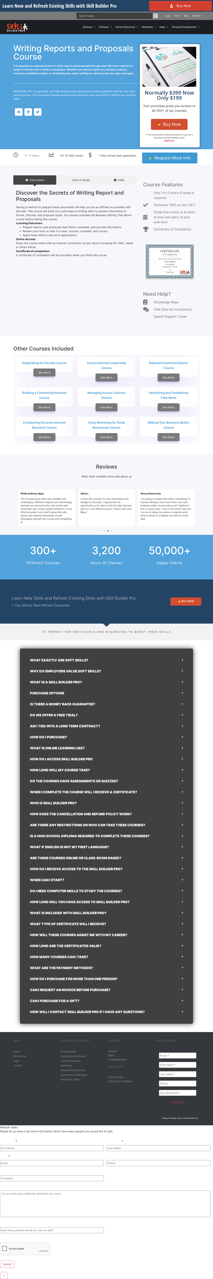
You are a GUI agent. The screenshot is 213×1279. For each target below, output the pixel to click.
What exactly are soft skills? (59, 660)
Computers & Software (73, 1056)
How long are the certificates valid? (65, 946)
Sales (162, 26)
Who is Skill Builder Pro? (53, 803)
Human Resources (125, 26)
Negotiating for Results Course (44, 363)
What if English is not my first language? (69, 847)
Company (6, 1171)
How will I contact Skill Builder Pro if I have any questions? (87, 1012)
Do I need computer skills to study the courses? (76, 891)
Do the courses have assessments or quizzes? (74, 781)
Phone (110, 1156)
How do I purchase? (48, 737)
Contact (17, 1065)
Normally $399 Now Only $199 (169, 95)
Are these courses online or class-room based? (75, 858)
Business (87, 26)
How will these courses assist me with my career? (78, 935)
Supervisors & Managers (74, 1074)
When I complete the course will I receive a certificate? (83, 792)
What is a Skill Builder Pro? (56, 682)
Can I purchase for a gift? (54, 1001)
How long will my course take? (60, 770)
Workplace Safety (70, 1079)
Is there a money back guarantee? (62, 704)
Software (104, 26)
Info (176, 15)
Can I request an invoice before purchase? (70, 990)
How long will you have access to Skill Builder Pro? (80, 902)
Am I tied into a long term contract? (65, 726)
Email (5, 1156)
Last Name (114, 1141)
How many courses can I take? (59, 957)
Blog (186, 15)
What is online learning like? (57, 748)
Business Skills (68, 1051)
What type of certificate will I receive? (68, 924)
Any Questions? (10, 1186)
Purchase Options (47, 693)
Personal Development (184, 26)
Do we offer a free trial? (54, 715)
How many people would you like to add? (26, 1223)
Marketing (147, 26)
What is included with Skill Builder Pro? (68, 913)
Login (167, 15)
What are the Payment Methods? (61, 968)
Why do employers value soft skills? (65, 671)
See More (44, 372)
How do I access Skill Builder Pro (61, 759)
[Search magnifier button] (155, 16)
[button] (18, 112)
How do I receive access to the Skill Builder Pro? (76, 869)
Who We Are (19, 1056)
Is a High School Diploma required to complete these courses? (90, 836)
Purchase (196, 15)
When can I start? (47, 880)
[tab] (34, 180)
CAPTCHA (6, 1238)
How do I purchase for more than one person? (73, 979)
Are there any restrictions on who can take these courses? (87, 825)
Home (16, 1051)
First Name (8, 1141)
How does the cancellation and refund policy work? (81, 814)
